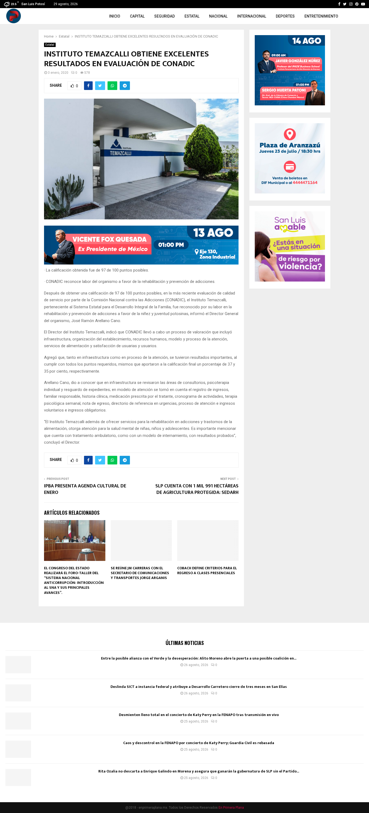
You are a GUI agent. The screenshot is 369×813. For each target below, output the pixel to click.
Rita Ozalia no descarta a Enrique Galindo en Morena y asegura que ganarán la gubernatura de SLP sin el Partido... (198, 771)
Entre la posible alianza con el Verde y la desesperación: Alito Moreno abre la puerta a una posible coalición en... (198, 658)
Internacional (251, 16)
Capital (137, 16)
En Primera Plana (231, 807)
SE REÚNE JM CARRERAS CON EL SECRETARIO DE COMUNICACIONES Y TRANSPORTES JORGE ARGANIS (140, 573)
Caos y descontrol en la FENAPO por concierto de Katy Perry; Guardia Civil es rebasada (198, 743)
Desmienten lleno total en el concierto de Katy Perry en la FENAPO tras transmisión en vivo (199, 715)
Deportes (285, 16)
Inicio (114, 16)
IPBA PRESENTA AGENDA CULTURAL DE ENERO (85, 489)
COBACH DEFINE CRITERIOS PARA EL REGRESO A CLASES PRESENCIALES (207, 570)
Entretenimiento (321, 16)
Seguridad (164, 16)
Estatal (192, 16)
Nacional (218, 16)
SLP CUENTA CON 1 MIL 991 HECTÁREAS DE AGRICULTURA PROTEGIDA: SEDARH (197, 489)
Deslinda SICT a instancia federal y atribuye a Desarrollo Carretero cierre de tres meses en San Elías (198, 687)
